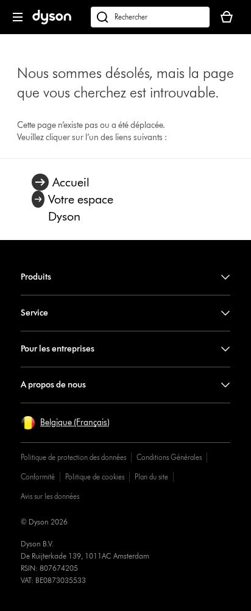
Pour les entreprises (57, 349)
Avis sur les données (50, 496)
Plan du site (151, 476)
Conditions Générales (169, 457)
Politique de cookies (94, 476)
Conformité (38, 476)
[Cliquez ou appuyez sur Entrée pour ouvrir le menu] (18, 17)
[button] (65, 422)
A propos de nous (53, 385)
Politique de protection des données (73, 457)
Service (34, 313)
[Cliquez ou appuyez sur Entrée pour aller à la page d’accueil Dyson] (51, 21)
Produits (36, 277)
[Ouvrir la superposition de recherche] (150, 17)
